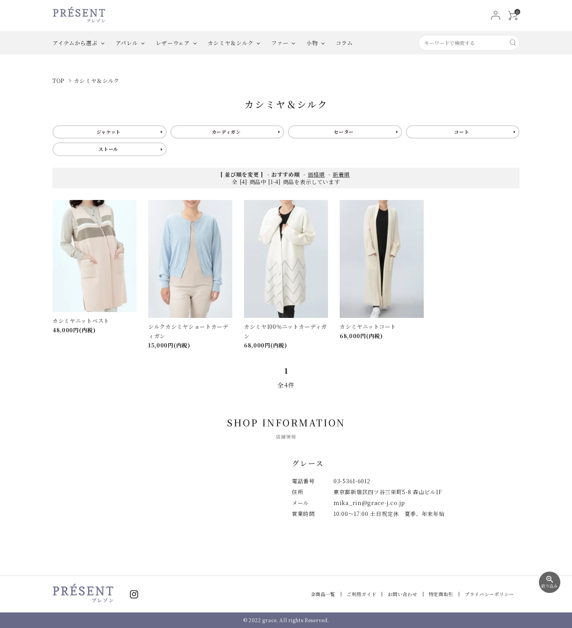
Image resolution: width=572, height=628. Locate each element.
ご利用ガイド (361, 594)
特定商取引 (441, 594)
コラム (344, 43)
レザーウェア (172, 43)
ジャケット (109, 131)
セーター (344, 131)
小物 (312, 43)
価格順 (316, 174)
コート (461, 131)
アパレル (127, 43)
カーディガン (226, 131)
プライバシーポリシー (489, 594)
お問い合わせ (402, 594)
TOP (59, 80)
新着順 (341, 174)
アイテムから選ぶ (75, 43)
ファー (279, 43)
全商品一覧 (323, 594)
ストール (108, 149)
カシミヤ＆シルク (231, 43)
